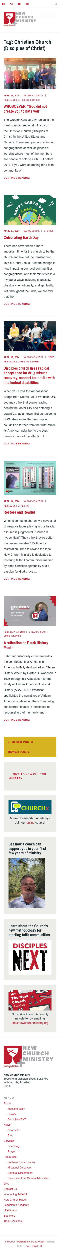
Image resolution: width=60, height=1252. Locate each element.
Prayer (12, 1151)
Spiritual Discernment (20, 1173)
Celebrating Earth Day (21, 237)
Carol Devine (32, 230)
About (7, 1103)
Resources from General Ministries (28, 1178)
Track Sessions (13, 1221)
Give (6, 1183)
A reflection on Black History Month (26, 645)
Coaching (13, 1146)
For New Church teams (21, 1162)
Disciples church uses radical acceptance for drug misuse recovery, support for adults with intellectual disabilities (29, 375)
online (30, 822)
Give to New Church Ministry (27, 776)
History (12, 1114)
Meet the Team (16, 1109)
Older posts (22, 742)
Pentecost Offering (16, 99)
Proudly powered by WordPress (25, 1241)
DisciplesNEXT (17, 1119)
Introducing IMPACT (15, 1194)
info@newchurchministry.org (29, 1022)
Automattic (34, 1245)
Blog (10, 1135)
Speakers (9, 1215)
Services (9, 1141)
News (51, 357)
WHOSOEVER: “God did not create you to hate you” (25, 109)
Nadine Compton (34, 95)
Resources (10, 1157)
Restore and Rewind (19, 512)
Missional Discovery (20, 1167)
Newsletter (14, 1130)
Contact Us (10, 1189)
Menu (50, 15)
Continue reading (25, 178)
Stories (35, 99)
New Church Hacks (15, 1199)
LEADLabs (10, 1210)
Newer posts (19, 752)
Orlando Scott (38, 631)
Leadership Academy (16, 1205)
